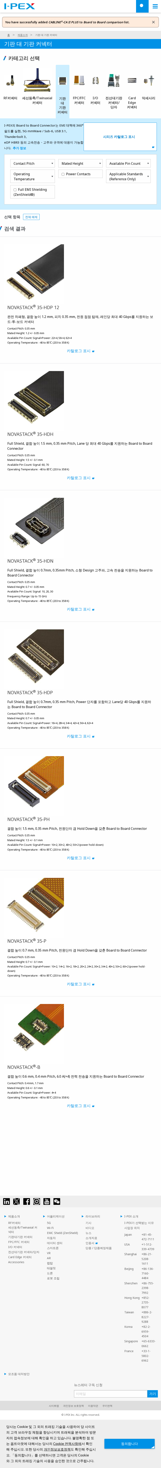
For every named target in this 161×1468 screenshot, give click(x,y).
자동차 (51, 1238)
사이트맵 (54, 1406)
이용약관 (93, 1406)
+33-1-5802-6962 (146, 1355)
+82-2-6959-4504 (146, 1331)
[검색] (142, 6)
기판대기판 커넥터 (20, 1237)
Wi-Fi (50, 1228)
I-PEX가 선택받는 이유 (139, 1223)
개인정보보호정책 (57, 1449)
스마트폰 (53, 1248)
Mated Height (72, 163)
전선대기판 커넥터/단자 (23, 1252)
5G (49, 1223)
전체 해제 (31, 217)
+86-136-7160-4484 (148, 1273)
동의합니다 (129, 1443)
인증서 (90, 1243)
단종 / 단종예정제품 (99, 1248)
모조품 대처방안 (19, 1374)
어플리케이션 (56, 1216)
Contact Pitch (24, 163)
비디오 (90, 1228)
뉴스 (88, 1233)
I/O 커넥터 (15, 1247)
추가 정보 (20, 148)
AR (49, 1258)
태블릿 (51, 1268)
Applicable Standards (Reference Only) (126, 176)
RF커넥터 (14, 1223)
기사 (88, 1223)
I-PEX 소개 (131, 1216)
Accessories (16, 1262)
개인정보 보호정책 (73, 1406)
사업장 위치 (132, 1228)
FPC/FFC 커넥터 (19, 1242)
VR (49, 1253)
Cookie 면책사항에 (67, 1443)
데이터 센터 (54, 1243)
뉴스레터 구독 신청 (88, 1385)
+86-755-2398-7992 (148, 1288)
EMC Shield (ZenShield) (62, 1233)
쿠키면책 (107, 1406)
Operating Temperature (24, 176)
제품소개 (23, 35)
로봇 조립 (53, 1278)
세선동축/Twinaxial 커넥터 (22, 1229)
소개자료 (91, 1238)
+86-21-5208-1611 (147, 1258)
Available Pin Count (124, 163)
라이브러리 (93, 1216)
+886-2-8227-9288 (147, 1317)
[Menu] (155, 6)
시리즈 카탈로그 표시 (119, 136)
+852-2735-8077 (145, 1302)
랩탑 (50, 1263)
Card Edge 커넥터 (20, 1257)
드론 (50, 1273)
